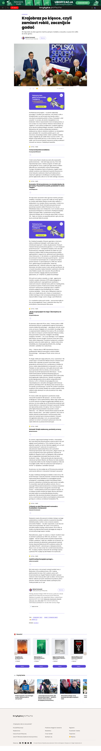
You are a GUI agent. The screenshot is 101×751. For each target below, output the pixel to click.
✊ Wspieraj (72, 736)
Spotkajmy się (48, 736)
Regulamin (71, 727)
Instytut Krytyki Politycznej (19, 733)
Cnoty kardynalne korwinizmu (39, 150)
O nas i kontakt (48, 733)
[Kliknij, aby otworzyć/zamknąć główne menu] (2, 7)
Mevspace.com (68, 743)
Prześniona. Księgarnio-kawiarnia (53, 727)
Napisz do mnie (35, 606)
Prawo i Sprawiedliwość (50, 617)
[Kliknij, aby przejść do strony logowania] (92, 8)
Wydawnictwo (16, 730)
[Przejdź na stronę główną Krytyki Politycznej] (23, 716)
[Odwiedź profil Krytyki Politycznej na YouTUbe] (28, 743)
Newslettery (48, 730)
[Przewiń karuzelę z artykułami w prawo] (85, 691)
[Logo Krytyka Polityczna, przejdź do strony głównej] (50, 8)
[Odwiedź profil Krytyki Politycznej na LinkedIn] (31, 743)
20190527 (36, 623)
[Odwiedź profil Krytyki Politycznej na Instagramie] (23, 743)
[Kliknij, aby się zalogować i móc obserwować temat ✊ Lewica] (36, 619)
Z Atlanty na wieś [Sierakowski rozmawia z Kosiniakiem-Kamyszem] (43, 507)
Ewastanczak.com (78, 743)
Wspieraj (16, 7)
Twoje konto (72, 733)
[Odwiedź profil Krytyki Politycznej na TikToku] (25, 743)
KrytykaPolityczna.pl (18, 727)
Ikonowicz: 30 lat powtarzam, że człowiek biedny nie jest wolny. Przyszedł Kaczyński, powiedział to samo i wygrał (46, 186)
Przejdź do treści (7, 2)
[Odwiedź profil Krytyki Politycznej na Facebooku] (20, 743)
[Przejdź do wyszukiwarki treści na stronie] (8, 8)
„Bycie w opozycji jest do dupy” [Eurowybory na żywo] (45, 312)
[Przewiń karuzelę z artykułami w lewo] (16, 691)
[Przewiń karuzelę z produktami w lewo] (16, 653)
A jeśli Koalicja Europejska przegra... (41, 559)
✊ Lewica (32, 619)
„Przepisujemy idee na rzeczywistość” (22, 724)
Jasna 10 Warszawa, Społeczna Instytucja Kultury (25, 736)
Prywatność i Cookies (74, 730)
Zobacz (22, 666)
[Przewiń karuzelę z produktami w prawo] (85, 653)
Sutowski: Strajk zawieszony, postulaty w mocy (45, 429)
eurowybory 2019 (37, 617)
